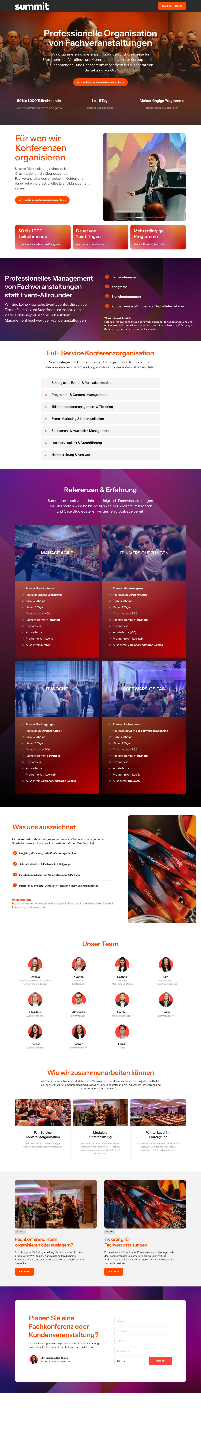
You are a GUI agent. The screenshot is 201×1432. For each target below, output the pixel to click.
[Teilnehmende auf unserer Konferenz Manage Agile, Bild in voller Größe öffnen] (144, 177)
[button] (180, 177)
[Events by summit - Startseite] (32, 6)
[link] (57, 553)
